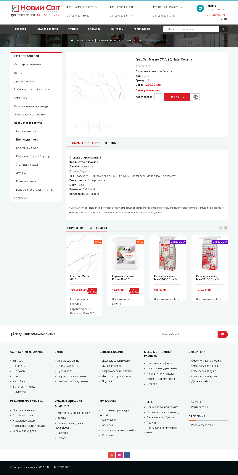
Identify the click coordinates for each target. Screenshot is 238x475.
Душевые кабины (24, 81)
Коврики (107, 435)
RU (225, 19)
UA (220, 19)
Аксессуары (109, 419)
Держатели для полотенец (162, 412)
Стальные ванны (67, 365)
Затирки (21, 173)
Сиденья (196, 401)
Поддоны (107, 381)
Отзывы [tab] (110, 143)
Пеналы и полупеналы (160, 373)
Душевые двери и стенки (116, 360)
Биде (16, 376)
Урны (150, 401)
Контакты (117, 29)
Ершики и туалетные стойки (119, 430)
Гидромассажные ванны (72, 376)
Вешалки (107, 425)
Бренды (73, 29)
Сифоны (62, 432)
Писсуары (19, 371)
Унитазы (18, 360)
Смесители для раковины (206, 360)
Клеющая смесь (26, 181)
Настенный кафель (27, 131)
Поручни (152, 422)
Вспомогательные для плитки (34, 189)
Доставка (94, 29)
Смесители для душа (203, 371)
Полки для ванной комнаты (163, 407)
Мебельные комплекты (161, 378)
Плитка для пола (132, 40)
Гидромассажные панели (117, 371)
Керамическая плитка (108, 40)
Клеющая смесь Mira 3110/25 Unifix (207, 278)
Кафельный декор (27, 147)
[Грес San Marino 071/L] (101, 86)
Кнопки (62, 418)
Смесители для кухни (204, 376)
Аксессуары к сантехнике (29, 114)
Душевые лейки (200, 381)
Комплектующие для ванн (73, 381)
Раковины (19, 365)
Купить (178, 97)
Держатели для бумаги (160, 417)
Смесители (21, 97)
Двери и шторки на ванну (117, 376)
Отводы (62, 438)
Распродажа (142, 29)
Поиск (171, 29)
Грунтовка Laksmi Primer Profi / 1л (123, 278)
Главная (20, 29)
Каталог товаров (47, 29)
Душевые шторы (112, 365)
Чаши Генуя (20, 381)
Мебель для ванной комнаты (32, 89)
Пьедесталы (20, 391)
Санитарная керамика (27, 64)
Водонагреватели (202, 425)
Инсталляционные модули (73, 412)
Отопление (21, 198)
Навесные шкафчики (159, 363)
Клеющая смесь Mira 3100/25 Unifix (165, 278)
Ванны (18, 72)
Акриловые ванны (68, 360)
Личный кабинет (215, 15)
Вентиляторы (199, 407)
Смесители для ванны (204, 365)
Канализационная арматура (31, 106)
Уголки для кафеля (27, 164)
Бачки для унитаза (24, 386)
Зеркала (152, 384)
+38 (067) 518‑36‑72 (49, 14)
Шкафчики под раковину (162, 368)
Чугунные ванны (67, 371)
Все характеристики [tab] (82, 143)
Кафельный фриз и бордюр (33, 156)
